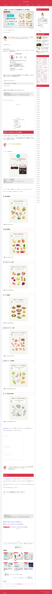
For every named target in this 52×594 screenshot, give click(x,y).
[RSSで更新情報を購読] (21, 547)
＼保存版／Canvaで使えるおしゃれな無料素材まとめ (14, 521)
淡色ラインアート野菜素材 (17, 126)
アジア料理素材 (16, 124)
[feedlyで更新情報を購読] (19, 547)
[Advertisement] (18, 110)
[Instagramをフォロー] (17, 547)
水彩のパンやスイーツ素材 (17, 125)
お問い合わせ (47, 591)
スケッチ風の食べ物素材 (17, 127)
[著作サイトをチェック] (16, 547)
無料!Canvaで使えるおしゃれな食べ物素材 (19, 119)
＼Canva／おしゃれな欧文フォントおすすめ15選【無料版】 (15, 524)
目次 (17, 118)
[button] (31, 543)
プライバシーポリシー (42, 591)
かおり (43, 17)
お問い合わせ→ (40, 25)
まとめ (14, 128)
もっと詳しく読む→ (40, 24)
